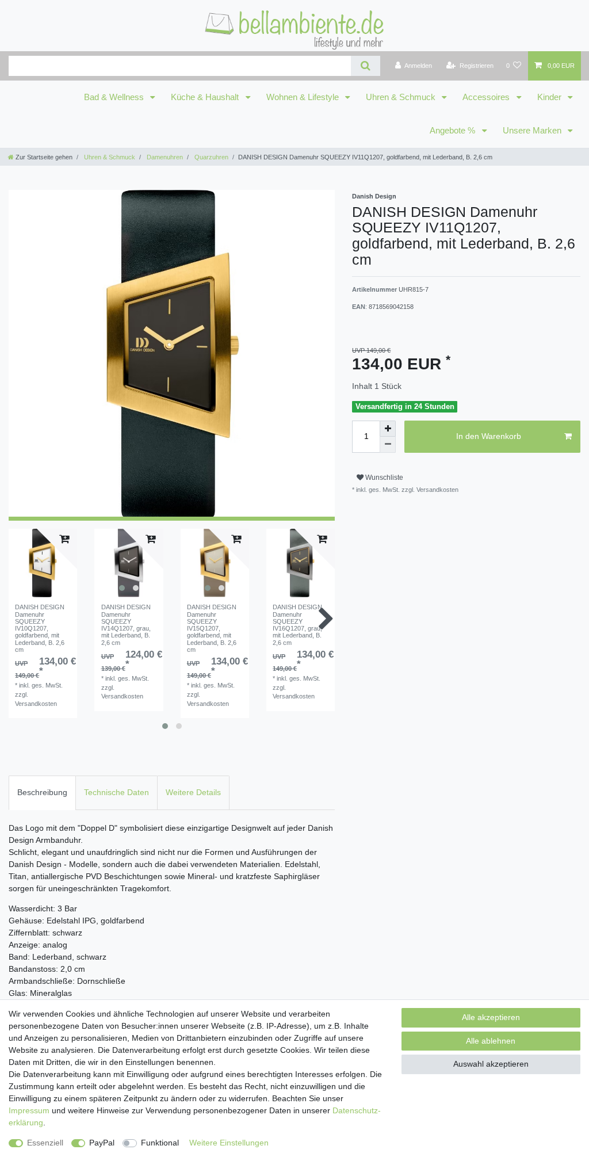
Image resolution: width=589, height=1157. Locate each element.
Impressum (29, 1110)
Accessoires (487, 97)
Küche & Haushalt (206, 97)
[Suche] (365, 66)
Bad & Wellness (115, 97)
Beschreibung (42, 792)
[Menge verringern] (388, 445)
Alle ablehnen (490, 1040)
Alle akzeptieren (491, 1017)
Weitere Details (193, 792)
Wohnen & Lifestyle (303, 97)
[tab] (42, 792)
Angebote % (453, 130)
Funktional (160, 1142)
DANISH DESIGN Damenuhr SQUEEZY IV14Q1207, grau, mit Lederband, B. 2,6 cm (126, 625)
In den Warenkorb (488, 436)
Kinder (550, 97)
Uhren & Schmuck (402, 97)
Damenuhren (164, 157)
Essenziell (45, 1142)
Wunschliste (383, 478)
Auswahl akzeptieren (491, 1063)
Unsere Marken (533, 130)
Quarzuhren (210, 157)
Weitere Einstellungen (229, 1142)
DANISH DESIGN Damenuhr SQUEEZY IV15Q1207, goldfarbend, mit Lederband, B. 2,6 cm (211, 628)
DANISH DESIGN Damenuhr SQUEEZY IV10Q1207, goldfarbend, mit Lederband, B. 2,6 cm (39, 628)
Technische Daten (116, 792)
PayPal (101, 1142)
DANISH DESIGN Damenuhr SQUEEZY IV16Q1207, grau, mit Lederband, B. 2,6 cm (297, 625)
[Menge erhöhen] (388, 429)
